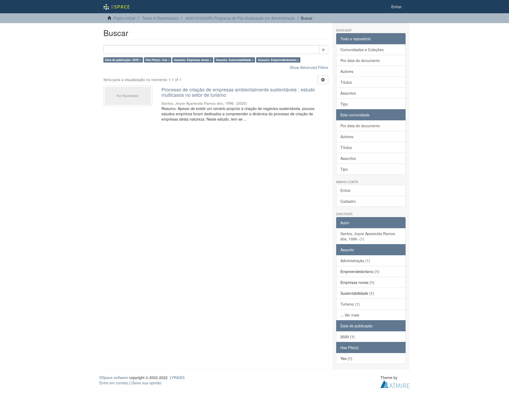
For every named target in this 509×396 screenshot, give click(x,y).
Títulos (346, 82)
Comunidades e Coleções (362, 49)
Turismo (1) (350, 304)
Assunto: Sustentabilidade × (234, 60)
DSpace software (113, 377)
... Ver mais (349, 315)
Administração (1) (355, 260)
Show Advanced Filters (309, 67)
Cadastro (348, 201)
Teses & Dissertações (160, 18)
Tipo (344, 104)
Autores (346, 71)
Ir (323, 49)
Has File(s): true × (158, 60)
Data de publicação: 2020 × (123, 60)
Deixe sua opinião (146, 382)
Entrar (345, 190)
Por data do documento (360, 60)
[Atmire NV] (395, 383)
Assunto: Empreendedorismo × (278, 60)
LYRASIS (177, 377)
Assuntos (348, 93)
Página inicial (124, 18)
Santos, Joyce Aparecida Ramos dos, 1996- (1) (367, 236)
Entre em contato (113, 382)
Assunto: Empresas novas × (192, 60)
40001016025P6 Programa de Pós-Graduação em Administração (240, 18)
